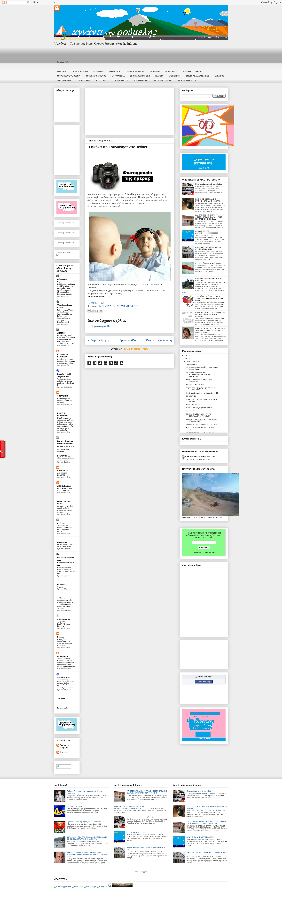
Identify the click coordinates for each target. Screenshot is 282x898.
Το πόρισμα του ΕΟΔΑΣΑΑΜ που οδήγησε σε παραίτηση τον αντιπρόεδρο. (65, 457)
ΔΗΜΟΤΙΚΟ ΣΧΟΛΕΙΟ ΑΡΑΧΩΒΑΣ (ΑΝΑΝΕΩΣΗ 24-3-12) (208, 248)
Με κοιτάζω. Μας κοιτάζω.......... (197, 385)
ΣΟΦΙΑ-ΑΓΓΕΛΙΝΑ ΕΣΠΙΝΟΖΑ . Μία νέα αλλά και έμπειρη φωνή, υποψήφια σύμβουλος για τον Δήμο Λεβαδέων (66, 662)
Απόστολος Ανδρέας (193, 404)
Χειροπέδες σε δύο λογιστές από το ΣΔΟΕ (201, 424)
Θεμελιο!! (60, 587)
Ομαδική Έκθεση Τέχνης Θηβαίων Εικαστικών (84, 822)
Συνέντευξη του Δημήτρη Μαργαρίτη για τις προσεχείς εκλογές (64, 528)
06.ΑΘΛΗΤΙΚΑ (171, 71)
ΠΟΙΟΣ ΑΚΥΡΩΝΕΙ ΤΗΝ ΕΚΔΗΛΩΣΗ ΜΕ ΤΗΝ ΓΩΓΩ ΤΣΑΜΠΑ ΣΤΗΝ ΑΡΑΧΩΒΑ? (210, 329)
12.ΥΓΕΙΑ (159, 76)
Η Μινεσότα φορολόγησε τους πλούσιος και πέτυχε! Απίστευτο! (64, 642)
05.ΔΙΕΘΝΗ (155, 71)
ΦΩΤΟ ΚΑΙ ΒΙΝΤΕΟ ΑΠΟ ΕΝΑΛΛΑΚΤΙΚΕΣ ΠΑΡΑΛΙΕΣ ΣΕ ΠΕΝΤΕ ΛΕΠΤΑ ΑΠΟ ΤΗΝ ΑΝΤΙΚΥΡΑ (87, 838)
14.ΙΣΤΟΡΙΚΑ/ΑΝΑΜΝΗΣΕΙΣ (197, 76)
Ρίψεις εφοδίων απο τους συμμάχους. (64, 489)
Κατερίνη (64, 752)
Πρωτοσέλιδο (62, 708)
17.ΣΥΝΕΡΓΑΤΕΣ (83, 80)
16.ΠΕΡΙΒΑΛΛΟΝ (64, 80)
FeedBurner (209, 552)
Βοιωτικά (60, 637)
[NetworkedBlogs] (203, 677)
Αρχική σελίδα (63, 62)
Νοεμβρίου (191, 364)
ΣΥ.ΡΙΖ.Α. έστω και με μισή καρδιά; (208, 263)
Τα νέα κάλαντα (191, 411)
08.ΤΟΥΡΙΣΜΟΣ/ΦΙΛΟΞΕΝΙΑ (68, 76)
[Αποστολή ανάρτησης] (102, 303)
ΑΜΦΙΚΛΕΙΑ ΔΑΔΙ (64, 486)
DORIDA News (63, 542)
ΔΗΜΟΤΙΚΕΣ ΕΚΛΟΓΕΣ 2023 (63, 474)
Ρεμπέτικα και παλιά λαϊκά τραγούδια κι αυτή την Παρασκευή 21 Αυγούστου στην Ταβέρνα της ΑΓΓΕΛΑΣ (66, 339)
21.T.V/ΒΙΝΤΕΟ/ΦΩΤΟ (163, 80)
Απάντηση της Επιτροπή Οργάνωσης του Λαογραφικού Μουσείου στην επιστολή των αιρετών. (65, 684)
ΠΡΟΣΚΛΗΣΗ (191, 396)
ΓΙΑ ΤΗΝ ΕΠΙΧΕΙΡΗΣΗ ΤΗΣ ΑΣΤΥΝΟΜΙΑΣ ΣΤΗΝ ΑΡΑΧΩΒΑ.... (201, 420)
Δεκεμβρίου (191, 361)
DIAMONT (61, 585)
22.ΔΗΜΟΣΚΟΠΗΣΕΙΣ (187, 80)
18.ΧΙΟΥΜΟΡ (101, 80)
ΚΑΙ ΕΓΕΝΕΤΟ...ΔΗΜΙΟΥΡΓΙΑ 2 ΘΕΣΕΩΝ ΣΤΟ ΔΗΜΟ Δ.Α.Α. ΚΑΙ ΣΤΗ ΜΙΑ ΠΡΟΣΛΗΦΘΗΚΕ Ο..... (209, 217)
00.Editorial (61, 71)
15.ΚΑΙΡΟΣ (219, 76)
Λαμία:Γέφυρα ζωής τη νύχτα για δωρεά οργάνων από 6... (200, 389)
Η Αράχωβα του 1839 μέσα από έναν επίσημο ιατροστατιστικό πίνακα (66, 361)
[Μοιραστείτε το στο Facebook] (98, 310)
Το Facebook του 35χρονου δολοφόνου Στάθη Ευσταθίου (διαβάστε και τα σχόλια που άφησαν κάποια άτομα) (87, 854)
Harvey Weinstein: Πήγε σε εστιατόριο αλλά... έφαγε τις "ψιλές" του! (66, 571)
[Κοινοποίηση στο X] (95, 310)
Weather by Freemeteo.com (66, 223)
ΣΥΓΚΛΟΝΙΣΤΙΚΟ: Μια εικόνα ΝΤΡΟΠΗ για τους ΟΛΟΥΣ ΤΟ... (202, 400)
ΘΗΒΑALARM (62, 396)
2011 (187, 358)
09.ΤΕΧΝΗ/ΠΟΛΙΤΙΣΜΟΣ (96, 76)
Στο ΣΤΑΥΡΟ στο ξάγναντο (63, 625)
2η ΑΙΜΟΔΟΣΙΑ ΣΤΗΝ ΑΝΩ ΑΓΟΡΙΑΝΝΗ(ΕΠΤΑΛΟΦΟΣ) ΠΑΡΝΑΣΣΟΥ (198, 374)
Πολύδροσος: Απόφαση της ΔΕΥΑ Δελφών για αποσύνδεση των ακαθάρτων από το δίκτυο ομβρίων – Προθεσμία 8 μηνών (66, 289)
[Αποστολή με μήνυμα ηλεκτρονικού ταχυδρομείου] (89, 310)
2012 (187, 355)
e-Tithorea (61, 598)
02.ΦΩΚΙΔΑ (98, 71)
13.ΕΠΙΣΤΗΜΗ (174, 76)
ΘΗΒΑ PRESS (62, 471)
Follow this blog (204, 682)
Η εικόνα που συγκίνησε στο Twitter (199, 408)
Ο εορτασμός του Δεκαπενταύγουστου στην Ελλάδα (64, 400)
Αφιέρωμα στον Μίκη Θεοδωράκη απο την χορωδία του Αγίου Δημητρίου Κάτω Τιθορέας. (65, 604)
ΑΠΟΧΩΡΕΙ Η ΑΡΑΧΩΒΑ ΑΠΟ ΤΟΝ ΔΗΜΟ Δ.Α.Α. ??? (208, 279)
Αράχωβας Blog (63, 677)
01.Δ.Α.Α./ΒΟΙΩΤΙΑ (80, 71)
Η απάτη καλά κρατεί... (75, 806)
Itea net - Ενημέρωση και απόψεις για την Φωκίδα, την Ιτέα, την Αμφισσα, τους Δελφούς (65, 446)
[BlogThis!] (92, 310)
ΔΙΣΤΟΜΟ (61, 333)
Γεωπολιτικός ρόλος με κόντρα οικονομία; (65, 545)
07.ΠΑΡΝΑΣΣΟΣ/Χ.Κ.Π (192, 71)
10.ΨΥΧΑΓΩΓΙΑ (118, 76)
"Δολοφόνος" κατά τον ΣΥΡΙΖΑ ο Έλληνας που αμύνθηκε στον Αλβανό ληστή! (209, 298)
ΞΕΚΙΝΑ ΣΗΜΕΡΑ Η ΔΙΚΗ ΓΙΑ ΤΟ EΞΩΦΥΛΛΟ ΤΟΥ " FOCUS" (198, 415)
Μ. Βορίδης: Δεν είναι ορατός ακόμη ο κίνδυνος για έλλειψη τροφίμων (65, 509)
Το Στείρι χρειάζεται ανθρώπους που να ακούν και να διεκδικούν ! (66, 382)
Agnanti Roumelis (63, 252)
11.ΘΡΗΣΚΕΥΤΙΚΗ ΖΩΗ (140, 76)
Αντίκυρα (60, 523)
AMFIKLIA (61, 699)
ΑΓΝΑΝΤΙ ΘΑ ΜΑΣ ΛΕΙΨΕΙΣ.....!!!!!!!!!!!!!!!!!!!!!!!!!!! (206, 232)
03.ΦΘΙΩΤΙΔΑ (114, 71)
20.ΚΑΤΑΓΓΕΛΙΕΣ (141, 80)
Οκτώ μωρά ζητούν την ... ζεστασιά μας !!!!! (202, 393)
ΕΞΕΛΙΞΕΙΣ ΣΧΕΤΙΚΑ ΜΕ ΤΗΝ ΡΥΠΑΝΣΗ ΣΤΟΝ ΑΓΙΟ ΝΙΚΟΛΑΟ (207, 200)
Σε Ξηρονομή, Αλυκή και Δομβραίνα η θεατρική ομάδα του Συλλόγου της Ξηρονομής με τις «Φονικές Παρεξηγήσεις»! (65, 316)
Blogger (144, 872)
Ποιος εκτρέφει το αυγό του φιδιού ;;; (208, 184)
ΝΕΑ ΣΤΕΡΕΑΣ (63, 656)
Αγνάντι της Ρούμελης (65, 746)
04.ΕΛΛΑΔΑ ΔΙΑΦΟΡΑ (135, 71)
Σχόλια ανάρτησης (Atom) (136, 349)
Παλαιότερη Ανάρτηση (159, 340)
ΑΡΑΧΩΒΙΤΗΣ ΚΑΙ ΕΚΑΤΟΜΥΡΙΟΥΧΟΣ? (129, 806)
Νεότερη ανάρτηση (98, 340)
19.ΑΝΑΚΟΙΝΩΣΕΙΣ (120, 80)
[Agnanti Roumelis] (57, 255)
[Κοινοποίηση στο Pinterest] (101, 310)
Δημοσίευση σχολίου (101, 326)
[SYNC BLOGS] (102, 887)
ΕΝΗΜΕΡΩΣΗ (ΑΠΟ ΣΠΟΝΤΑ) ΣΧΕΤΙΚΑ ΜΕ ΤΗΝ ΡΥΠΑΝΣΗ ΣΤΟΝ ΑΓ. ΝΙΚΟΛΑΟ (210, 314)
